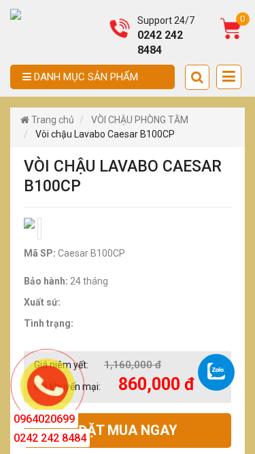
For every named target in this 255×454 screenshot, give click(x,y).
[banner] (15, 13)
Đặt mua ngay (127, 430)
